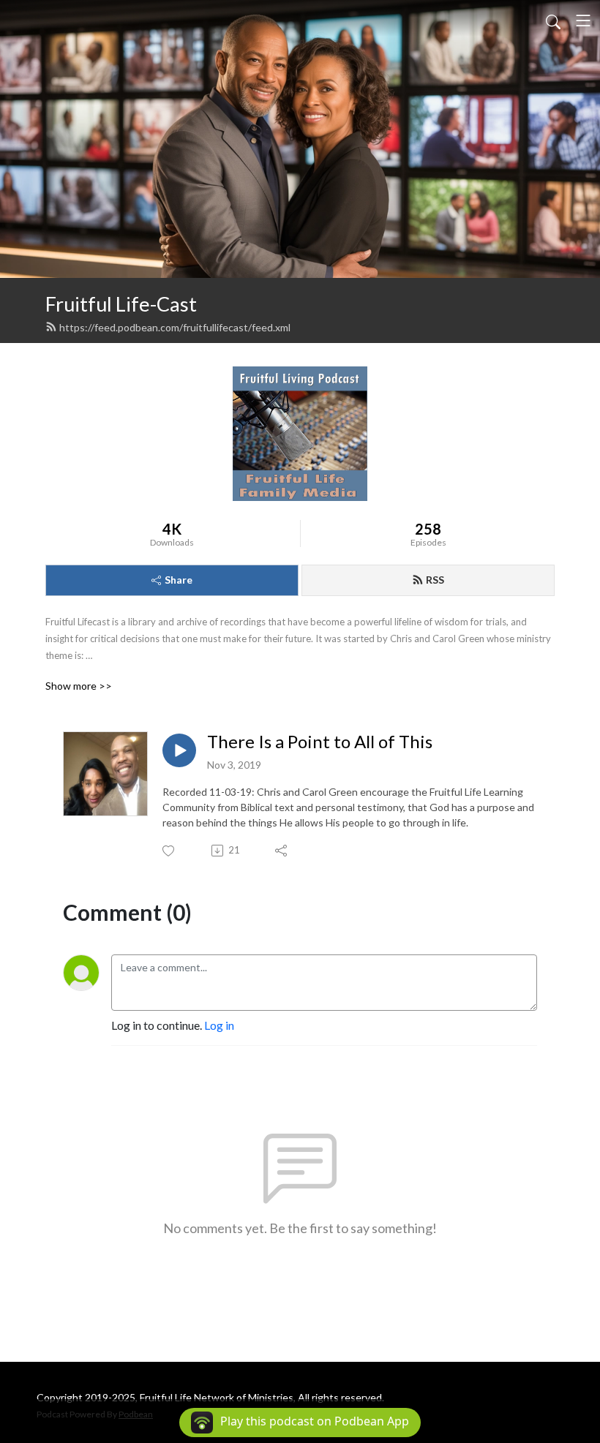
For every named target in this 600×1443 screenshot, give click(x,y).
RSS (435, 579)
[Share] (282, 850)
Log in (219, 1025)
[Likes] (169, 851)
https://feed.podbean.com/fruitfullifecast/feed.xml (174, 327)
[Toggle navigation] (583, 20)
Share (178, 579)
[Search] (553, 20)
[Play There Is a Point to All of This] (179, 750)
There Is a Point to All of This (319, 741)
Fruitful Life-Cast (121, 304)
